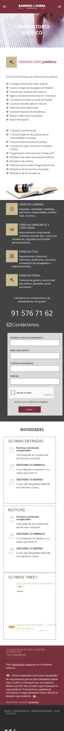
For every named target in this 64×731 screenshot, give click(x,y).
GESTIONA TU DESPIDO (29, 479)
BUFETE (7, 711)
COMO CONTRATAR (21, 711)
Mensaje (14, 376)
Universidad (33, 702)
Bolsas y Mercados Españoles (26, 115)
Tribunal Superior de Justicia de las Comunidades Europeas (29, 136)
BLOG (57, 711)
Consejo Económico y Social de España (31, 99)
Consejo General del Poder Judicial (29, 83)
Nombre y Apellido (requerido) (26, 337)
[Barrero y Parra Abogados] (32, 6)
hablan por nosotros (23, 664)
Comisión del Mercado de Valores (28, 103)
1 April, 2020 (51, 584)
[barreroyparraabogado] (11, 586)
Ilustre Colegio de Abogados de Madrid (31, 87)
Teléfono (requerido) (21, 363)
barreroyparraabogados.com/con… (36, 608)
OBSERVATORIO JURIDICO (42, 711)
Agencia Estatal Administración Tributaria (33, 95)
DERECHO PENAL (29, 275)
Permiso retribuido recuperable (27, 449)
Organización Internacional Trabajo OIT (32, 153)
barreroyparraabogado (30, 584)
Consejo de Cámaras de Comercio (28, 91)
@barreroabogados (25, 588)
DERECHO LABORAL (31, 204)
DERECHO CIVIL (28, 251)
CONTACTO (11, 713)
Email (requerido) (19, 350)
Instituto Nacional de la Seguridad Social (32, 165)
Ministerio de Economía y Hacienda (29, 169)
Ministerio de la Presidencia (25, 173)
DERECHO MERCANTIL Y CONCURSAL (34, 226)
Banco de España (19, 119)
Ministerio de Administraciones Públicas (32, 157)
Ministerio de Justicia (21, 161)
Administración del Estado (24, 107)
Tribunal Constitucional (23, 130)
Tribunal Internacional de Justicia (28, 142)
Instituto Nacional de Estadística (27, 111)
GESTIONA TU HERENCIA (30, 465)
